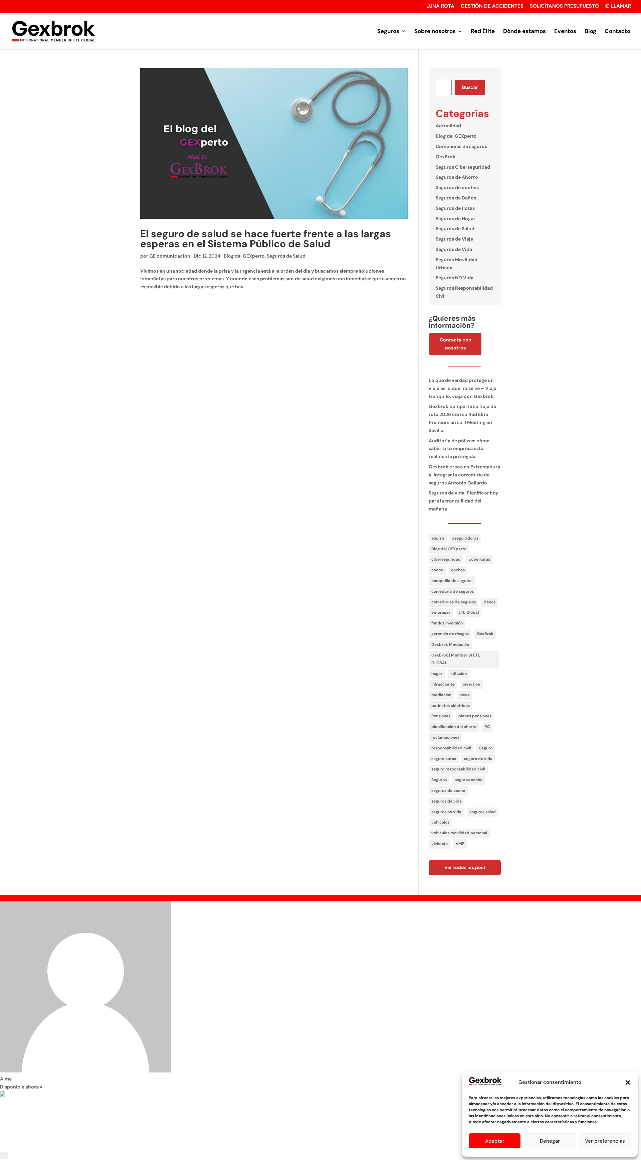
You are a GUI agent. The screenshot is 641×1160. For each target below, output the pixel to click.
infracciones (443, 684)
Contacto (617, 32)
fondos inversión (447, 623)
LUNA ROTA (440, 6)
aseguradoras (465, 538)
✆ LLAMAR (618, 6)
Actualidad (448, 126)
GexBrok (445, 157)
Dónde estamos (524, 32)
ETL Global (468, 612)
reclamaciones (445, 737)
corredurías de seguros (453, 602)
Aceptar (494, 1141)
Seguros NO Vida (454, 278)
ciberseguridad (446, 559)
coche (437, 570)
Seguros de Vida (454, 249)
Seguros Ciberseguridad (463, 167)
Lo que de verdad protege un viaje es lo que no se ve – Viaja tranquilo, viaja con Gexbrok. (462, 388)
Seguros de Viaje (454, 239)
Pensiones (440, 716)
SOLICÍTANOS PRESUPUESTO (564, 6)
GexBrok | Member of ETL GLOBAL (455, 659)
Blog (590, 32)
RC (487, 726)
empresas (440, 612)
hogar (436, 673)
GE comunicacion (169, 256)
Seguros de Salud (286, 256)
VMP (460, 843)
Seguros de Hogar (455, 218)
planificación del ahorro (453, 726)
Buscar (470, 87)
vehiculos (440, 822)
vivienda (439, 843)
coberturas (479, 559)
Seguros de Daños (456, 198)
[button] (627, 1082)
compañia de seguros (451, 580)
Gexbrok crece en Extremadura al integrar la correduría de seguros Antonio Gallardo (464, 475)
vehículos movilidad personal (459, 833)
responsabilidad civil (451, 748)
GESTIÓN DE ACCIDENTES (492, 6)
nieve (464, 695)
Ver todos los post (464, 867)
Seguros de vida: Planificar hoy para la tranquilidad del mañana (463, 501)
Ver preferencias (605, 1141)
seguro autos (443, 758)
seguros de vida (446, 801)
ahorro (437, 538)
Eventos (565, 32)
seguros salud (482, 812)
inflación (458, 673)
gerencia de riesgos (450, 633)
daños (489, 602)
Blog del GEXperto (244, 256)
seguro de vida (478, 758)
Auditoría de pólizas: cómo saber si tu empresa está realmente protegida (459, 449)
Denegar (550, 1141)
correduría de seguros (452, 591)
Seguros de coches (457, 187)
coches (458, 570)
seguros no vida (446, 812)
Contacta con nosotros (455, 344)
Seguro (485, 748)
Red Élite (483, 32)
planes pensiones (474, 716)
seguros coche (468, 779)
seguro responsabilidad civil (458, 769)
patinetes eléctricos (450, 705)
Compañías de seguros (461, 146)
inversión (471, 684)
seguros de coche (448, 790)
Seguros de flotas (455, 208)
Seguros (388, 32)
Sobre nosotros (435, 32)
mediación (441, 695)
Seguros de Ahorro (457, 177)
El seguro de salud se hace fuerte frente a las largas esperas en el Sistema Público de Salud (265, 238)
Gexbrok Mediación (450, 644)
